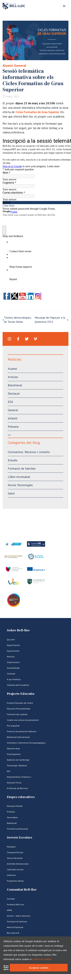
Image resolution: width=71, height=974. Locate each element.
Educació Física (14, 782)
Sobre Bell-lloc (18, 630)
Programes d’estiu (15, 881)
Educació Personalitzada (18, 708)
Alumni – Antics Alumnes (18, 916)
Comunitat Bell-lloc (22, 890)
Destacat (14, 393)
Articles (13, 377)
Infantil (12, 418)
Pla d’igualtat (13, 725)
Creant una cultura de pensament (23, 720)
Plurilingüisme (14, 754)
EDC (9, 771)
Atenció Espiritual (15, 927)
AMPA (9, 910)
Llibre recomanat (19, 477)
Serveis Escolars (19, 838)
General (20, 65)
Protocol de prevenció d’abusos (21, 731)
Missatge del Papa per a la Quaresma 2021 (50, 319)
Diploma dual (13, 748)
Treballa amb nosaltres (18, 685)
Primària (11, 811)
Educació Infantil (15, 806)
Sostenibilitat (13, 668)
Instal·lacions (13, 662)
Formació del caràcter (17, 714)
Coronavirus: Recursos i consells (29, 452)
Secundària (12, 817)
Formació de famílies (22, 468)
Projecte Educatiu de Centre (20, 703)
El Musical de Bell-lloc (17, 788)
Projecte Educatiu (20, 694)
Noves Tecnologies (20, 485)
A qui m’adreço (14, 679)
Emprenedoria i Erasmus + (19, 777)
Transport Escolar (15, 852)
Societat (11, 898)
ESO (10, 402)
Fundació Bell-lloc (15, 904)
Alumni (8, 65)
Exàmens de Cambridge (18, 760)
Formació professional (17, 828)
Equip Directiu (13, 645)
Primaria (13, 427)
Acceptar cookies (38, 967)
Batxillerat (15, 385)
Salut (11, 493)
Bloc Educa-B (13, 933)
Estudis (12, 460)
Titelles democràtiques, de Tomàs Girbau (17, 319)
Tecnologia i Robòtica (17, 765)
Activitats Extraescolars (18, 863)
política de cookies (42, 959)
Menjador (11, 846)
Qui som (11, 639)
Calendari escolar (15, 869)
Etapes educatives (21, 797)
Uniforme (11, 875)
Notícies (11, 656)
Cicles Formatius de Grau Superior (37, 112)
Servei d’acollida (14, 858)
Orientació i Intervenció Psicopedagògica (26, 742)
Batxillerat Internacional (18, 737)
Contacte (11, 673)
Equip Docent (13, 651)
